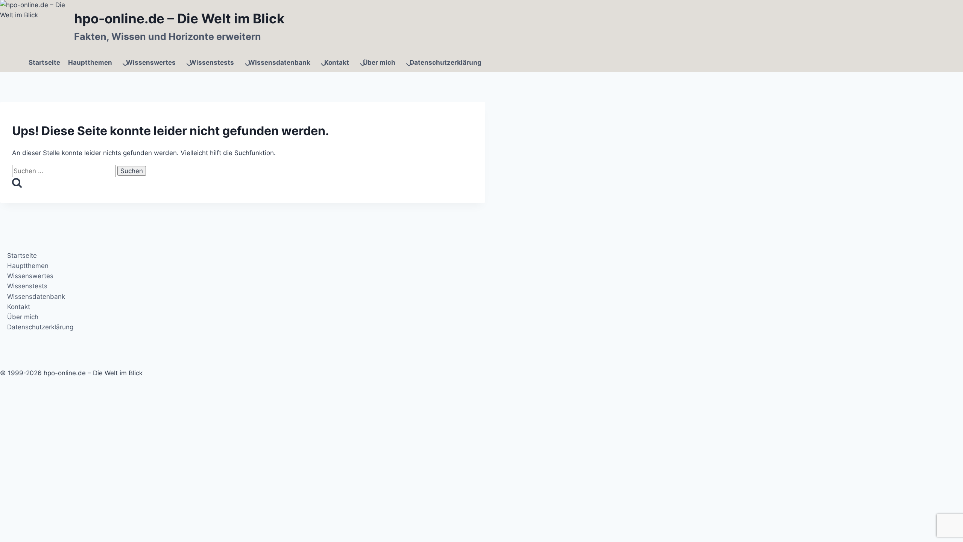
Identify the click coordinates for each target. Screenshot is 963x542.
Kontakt (18, 307)
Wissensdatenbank (36, 296)
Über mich (22, 317)
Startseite (44, 62)
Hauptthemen (28, 265)
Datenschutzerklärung (446, 62)
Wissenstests (27, 286)
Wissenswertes (30, 276)
